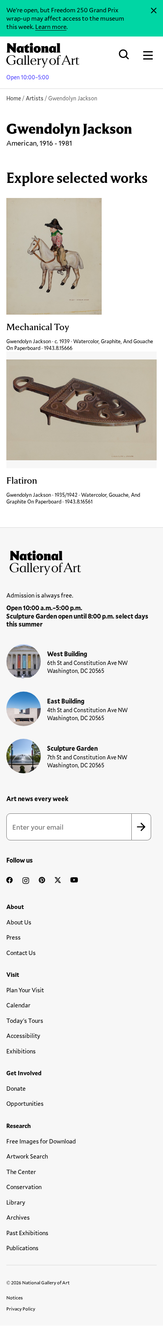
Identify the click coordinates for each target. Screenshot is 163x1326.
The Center (21, 1172)
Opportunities (25, 1103)
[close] (154, 10)
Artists (35, 98)
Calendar (18, 1005)
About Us (18, 922)
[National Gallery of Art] (81, 561)
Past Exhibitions (27, 1233)
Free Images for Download (41, 1141)
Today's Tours (24, 1020)
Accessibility (23, 1036)
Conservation (24, 1187)
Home (13, 98)
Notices (14, 1297)
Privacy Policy (20, 1308)
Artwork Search (27, 1156)
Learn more (50, 26)
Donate (16, 1088)
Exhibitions (21, 1051)
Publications (22, 1248)
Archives (18, 1217)
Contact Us (21, 953)
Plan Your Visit (25, 990)
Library (15, 1202)
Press (13, 937)
